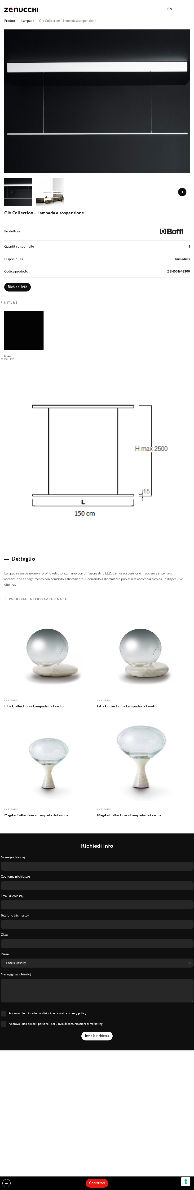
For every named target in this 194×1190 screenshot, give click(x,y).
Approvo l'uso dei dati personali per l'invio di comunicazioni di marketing (55, 1024)
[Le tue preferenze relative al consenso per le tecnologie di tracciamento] (185, 1181)
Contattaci (97, 1183)
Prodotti (10, 21)
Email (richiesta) (12, 896)
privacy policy (77, 1013)
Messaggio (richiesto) (16, 975)
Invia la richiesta (97, 1036)
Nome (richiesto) (13, 858)
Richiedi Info (17, 287)
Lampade (27, 21)
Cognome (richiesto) (15, 877)
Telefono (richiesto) (15, 916)
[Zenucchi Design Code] (21, 9)
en (169, 9)
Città (4, 935)
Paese (5, 954)
